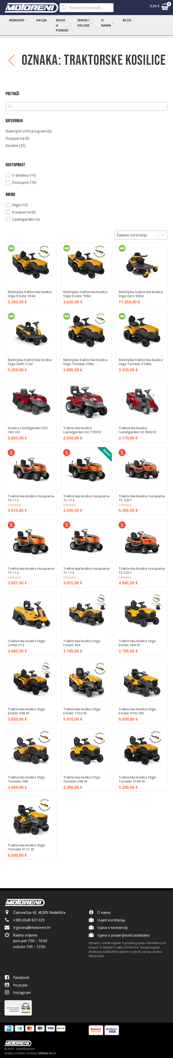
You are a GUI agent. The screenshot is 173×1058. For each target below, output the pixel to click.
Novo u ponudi (62, 25)
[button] (159, 7)
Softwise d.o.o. (47, 1053)
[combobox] (136, 235)
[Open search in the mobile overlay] (86, 7)
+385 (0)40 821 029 (29, 920)
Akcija (41, 20)
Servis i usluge (83, 22)
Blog (127, 20)
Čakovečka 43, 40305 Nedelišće (39, 912)
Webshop (17, 20)
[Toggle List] (163, 235)
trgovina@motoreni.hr (32, 927)
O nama (106, 22)
